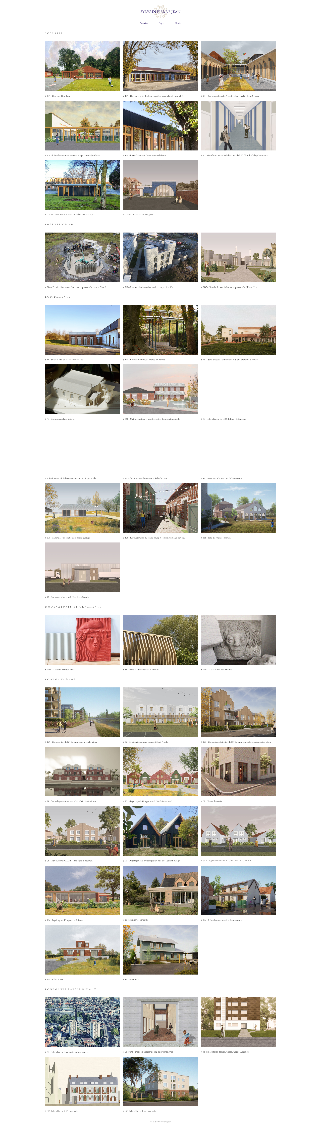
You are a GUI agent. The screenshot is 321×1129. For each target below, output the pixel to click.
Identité (178, 23)
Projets (161, 23)
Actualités (144, 23)
